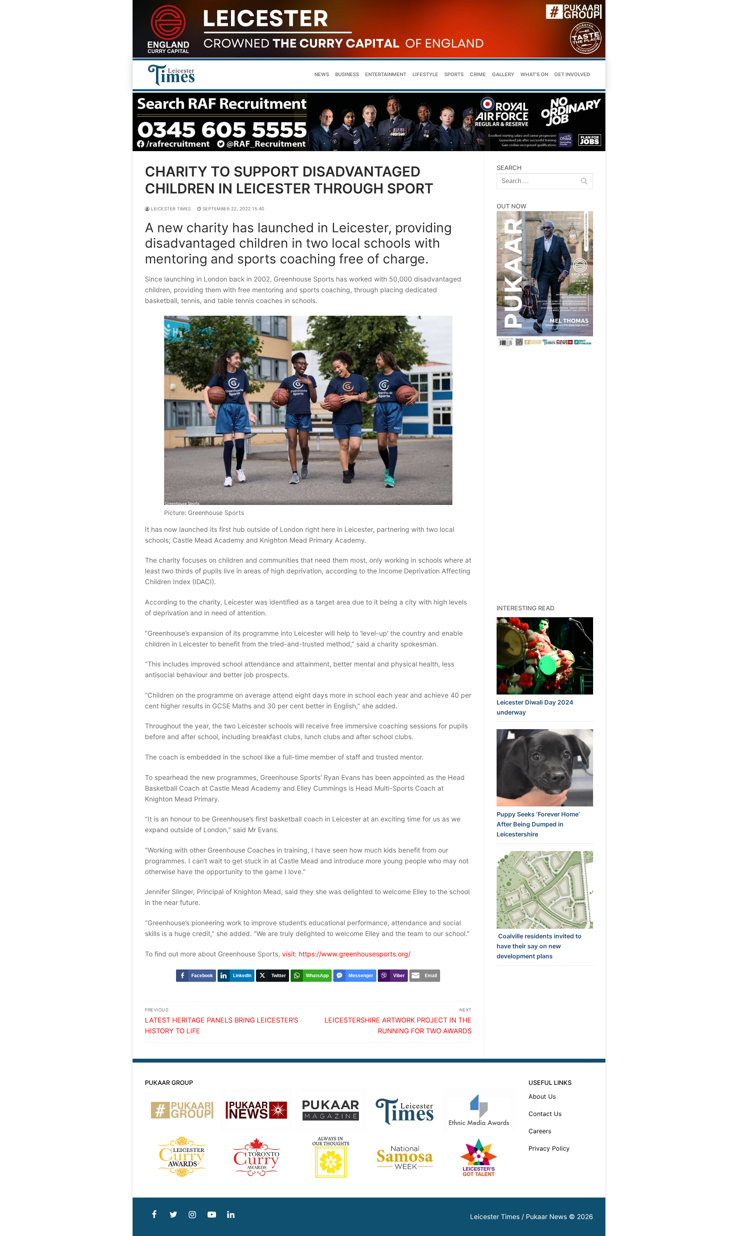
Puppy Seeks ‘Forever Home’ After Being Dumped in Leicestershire (538, 824)
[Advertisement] (545, 475)
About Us (542, 1096)
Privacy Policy (549, 1148)
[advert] (369, 55)
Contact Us (545, 1114)
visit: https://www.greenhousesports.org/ (346, 954)
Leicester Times (170, 209)
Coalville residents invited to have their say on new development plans (539, 946)
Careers (540, 1131)
